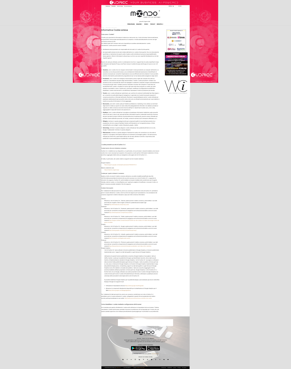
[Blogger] (123, 359)
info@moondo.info (140, 367)
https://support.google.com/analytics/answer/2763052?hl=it (120, 164)
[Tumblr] (155, 359)
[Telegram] (151, 359)
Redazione (163, 367)
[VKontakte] (163, 359)
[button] (171, 6)
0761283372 (128, 367)
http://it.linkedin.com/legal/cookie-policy (119, 238)
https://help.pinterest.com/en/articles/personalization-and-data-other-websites (130, 246)
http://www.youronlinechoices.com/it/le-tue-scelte (138, 298)
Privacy (179, 367)
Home (103, 27)
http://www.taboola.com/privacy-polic (119, 204)
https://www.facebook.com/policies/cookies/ (120, 212)
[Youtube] (168, 359)
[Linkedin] (139, 359)
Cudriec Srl (118, 367)
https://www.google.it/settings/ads (134, 285)
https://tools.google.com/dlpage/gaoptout (120, 290)
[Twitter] (159, 359)
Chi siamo (184, 367)
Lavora (174, 367)
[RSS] (147, 359)
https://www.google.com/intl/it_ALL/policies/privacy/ (122, 230)
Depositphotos (155, 353)
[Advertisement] (145, 322)
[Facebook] (127, 359)
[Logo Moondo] (145, 14)
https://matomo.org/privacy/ (111, 170)
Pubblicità (169, 367)
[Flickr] (131, 359)
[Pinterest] (143, 359)
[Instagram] (135, 359)
